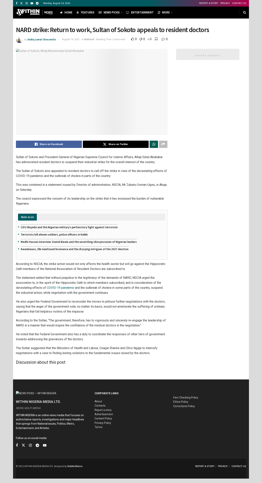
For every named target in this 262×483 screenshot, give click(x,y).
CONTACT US (239, 3)
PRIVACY (225, 3)
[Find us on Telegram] (37, 3)
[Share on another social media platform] (163, 144)
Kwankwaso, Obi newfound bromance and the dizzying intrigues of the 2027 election (75, 249)
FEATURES (87, 12)
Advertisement (104, 414)
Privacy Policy (103, 422)
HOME (68, 12)
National (89, 39)
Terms (98, 427)
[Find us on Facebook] (16, 3)
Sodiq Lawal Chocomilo (41, 39)
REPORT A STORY (208, 3)
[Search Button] (244, 12)
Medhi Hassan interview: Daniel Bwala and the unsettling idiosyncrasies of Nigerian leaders (79, 242)
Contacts (100, 405)
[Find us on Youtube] (31, 3)
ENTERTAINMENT (142, 12)
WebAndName (74, 466)
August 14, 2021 (71, 39)
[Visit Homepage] (34, 12)
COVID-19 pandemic (60, 288)
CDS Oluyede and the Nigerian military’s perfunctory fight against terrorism (69, 227)
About (98, 401)
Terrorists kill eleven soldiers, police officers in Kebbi (54, 234)
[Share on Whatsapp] (154, 144)
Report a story (103, 410)
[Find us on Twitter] (21, 3)
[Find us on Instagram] (27, 3)
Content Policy (103, 418)
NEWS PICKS (112, 12)
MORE (166, 12)
